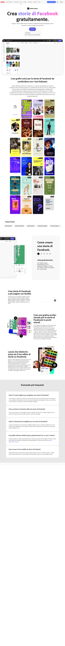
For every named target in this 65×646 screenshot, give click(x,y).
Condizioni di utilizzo (62, 498)
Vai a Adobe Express (51, 2)
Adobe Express (16, 1)
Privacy (62, 495)
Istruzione (34, 1)
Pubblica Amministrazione (39, 470)
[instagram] (45, 493)
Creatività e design (9, 1)
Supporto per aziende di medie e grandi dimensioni (57, 473)
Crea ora (32, 29)
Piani (39, 1)
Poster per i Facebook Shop (56, 225)
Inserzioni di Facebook (19, 225)
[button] (57, 2)
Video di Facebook (30, 225)
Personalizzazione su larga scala (23, 466)
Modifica (24, 1)
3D (2, 475)
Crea (21, 1)
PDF (2, 473)
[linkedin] (50, 493)
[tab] (40, 254)
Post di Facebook (8, 225)
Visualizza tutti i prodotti (6, 480)
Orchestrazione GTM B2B (22, 473)
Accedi (61, 2)
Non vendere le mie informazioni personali (62, 510)
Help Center (53, 466)
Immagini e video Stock (5, 478)
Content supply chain (21, 468)
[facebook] (43, 493)
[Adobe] (2, 2)
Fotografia (3, 468)
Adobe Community (54, 470)
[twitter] (47, 493)
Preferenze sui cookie (62, 503)
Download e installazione (55, 468)
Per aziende (30, 1)
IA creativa (3, 466)
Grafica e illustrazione (5, 470)
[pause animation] (55, 300)
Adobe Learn (53, 471)
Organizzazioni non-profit (39, 468)
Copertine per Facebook (42, 225)
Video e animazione (5, 471)
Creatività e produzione (22, 471)
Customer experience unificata (23, 470)
